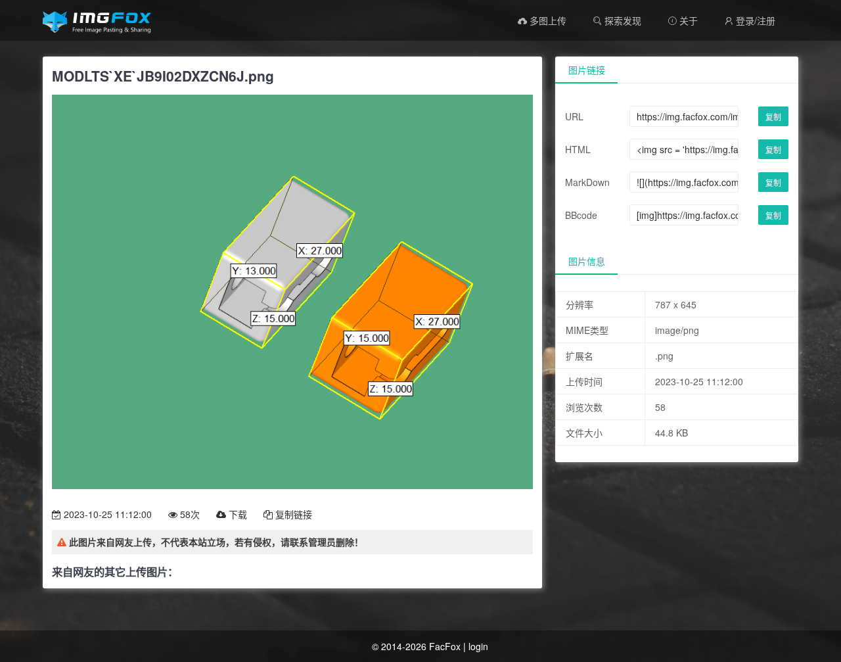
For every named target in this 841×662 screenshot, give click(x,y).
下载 (236, 514)
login (478, 646)
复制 (773, 116)
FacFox (445, 646)
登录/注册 (749, 20)
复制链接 (292, 514)
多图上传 (546, 20)
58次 (188, 514)
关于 (683, 20)
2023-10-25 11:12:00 (106, 514)
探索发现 (621, 20)
